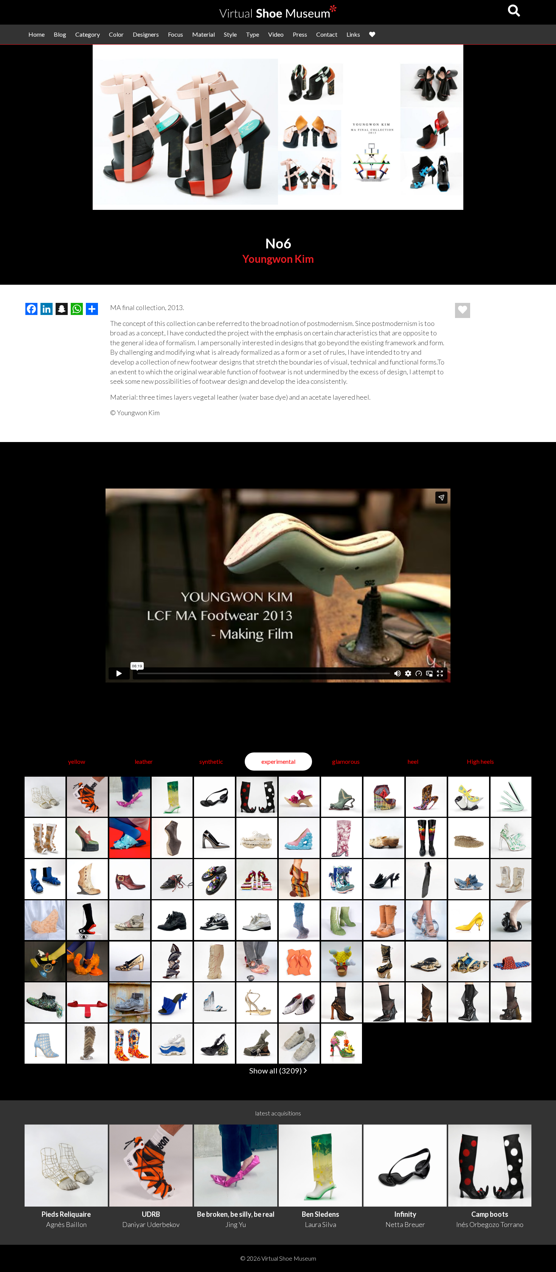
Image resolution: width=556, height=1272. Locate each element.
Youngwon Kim (278, 258)
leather (144, 761)
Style (230, 34)
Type (252, 34)
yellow (76, 761)
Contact (326, 34)
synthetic (211, 761)
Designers (146, 34)
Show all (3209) (276, 1070)
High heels (480, 761)
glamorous (346, 761)
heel (413, 761)
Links (353, 34)
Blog (60, 34)
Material (203, 34)
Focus (175, 34)
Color (116, 34)
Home (36, 34)
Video (276, 34)
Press (300, 34)
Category (87, 34)
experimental (278, 761)
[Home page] (278, 15)
